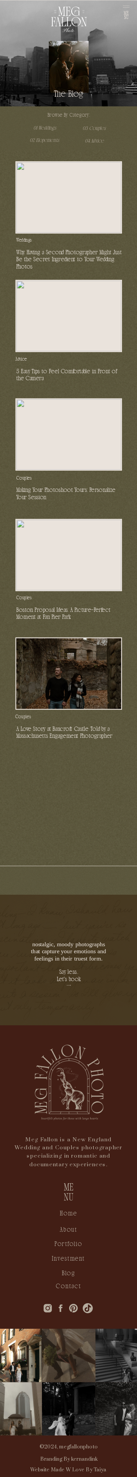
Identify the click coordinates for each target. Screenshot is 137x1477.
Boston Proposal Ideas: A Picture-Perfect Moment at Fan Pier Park (63, 613)
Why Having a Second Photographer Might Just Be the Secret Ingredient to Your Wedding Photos (69, 259)
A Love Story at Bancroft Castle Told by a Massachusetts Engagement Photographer (64, 732)
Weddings (24, 239)
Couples (24, 477)
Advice (21, 358)
